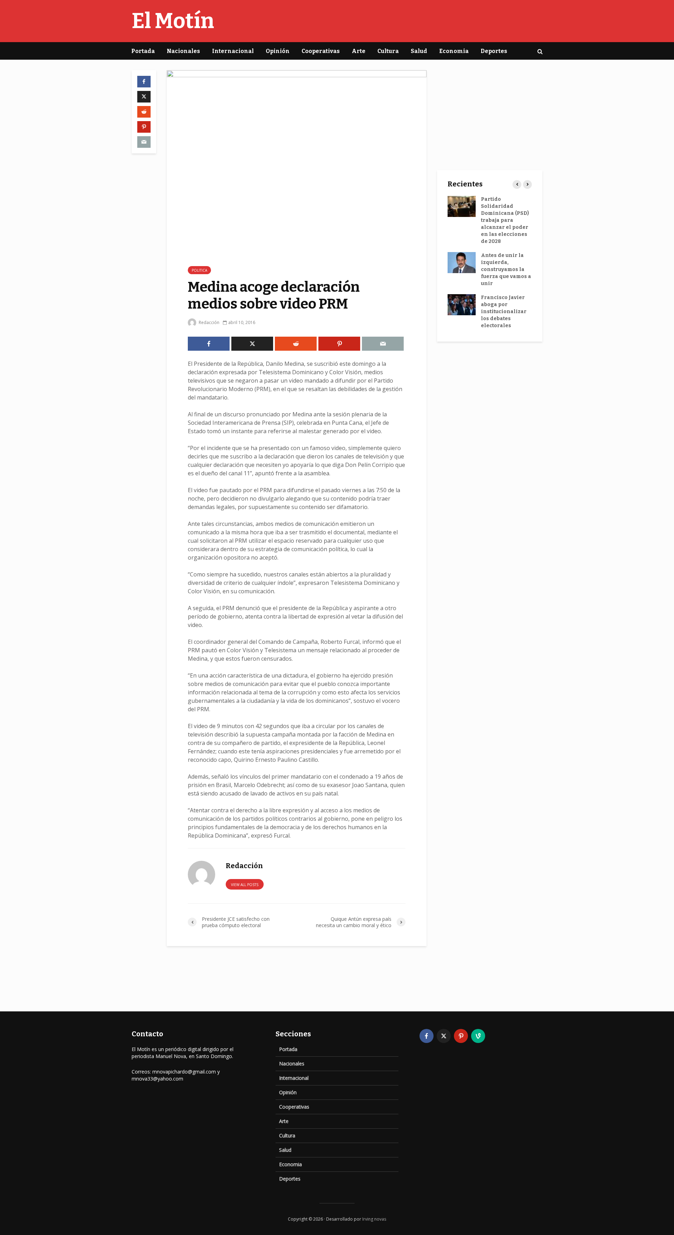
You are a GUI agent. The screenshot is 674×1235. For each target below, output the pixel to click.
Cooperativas (321, 51)
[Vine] (478, 1036)
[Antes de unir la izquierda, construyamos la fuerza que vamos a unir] (462, 262)
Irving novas (374, 1219)
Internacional (233, 51)
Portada (143, 51)
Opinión (278, 51)
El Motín (173, 21)
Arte (358, 51)
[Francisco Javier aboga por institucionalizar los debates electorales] (462, 305)
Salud (419, 51)
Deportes (494, 51)
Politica (199, 270)
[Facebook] (426, 1036)
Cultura (388, 51)
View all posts (244, 884)
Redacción (208, 322)
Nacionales (183, 51)
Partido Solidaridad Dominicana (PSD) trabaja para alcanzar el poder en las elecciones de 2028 (505, 220)
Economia (454, 51)
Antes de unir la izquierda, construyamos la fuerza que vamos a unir (506, 269)
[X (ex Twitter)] (444, 1036)
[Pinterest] (461, 1036)
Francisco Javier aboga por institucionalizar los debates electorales (504, 312)
